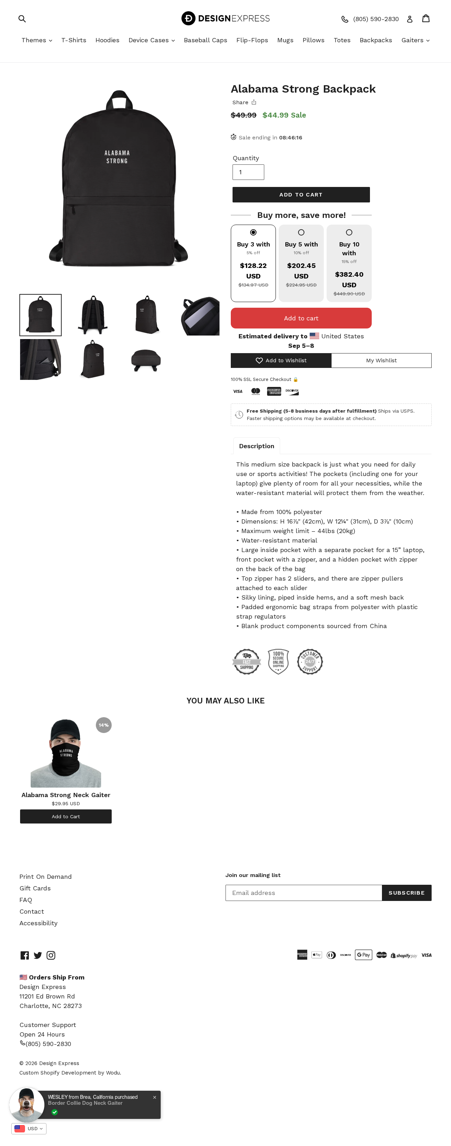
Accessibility (38, 923)
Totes (342, 40)
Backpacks (376, 40)
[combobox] (29, 1128)
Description (256, 446)
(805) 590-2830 (48, 1043)
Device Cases (150, 40)
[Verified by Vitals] (54, 1112)
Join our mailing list (253, 875)
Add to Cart (66, 816)
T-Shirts (73, 40)
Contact (31, 911)
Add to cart (301, 318)
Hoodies (107, 40)
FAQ (25, 899)
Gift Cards (35, 888)
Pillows (314, 40)
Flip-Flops (252, 40)
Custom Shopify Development (57, 1073)
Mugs (285, 40)
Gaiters (413, 40)
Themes (34, 40)
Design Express (59, 1063)
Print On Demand (45, 876)
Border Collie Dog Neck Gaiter (85, 1103)
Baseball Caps (205, 40)
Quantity (246, 158)
